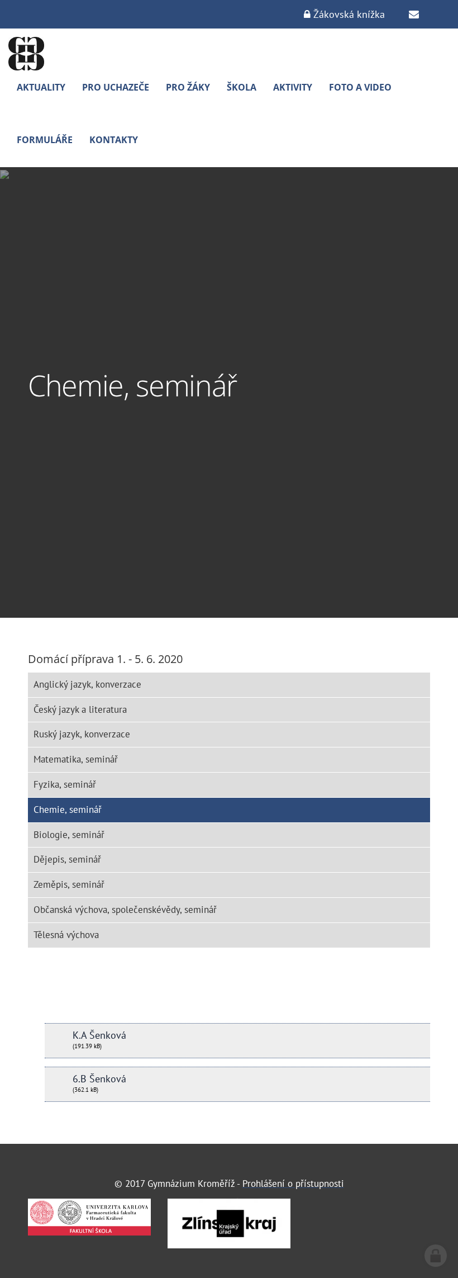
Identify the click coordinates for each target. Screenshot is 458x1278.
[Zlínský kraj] (229, 1223)
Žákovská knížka (348, 14)
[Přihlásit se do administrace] (435, 1255)
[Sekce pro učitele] (414, 15)
